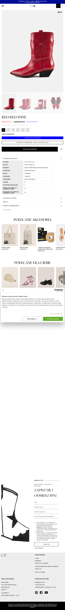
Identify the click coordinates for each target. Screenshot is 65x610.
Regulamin (4, 582)
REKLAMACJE (5, 587)
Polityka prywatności (9, 584)
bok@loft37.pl (40, 582)
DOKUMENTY (5, 593)
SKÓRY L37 (38, 569)
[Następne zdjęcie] (61, 51)
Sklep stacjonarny (41, 563)
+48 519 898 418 (40, 584)
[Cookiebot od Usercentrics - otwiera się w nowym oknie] (55, 290)
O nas (37, 558)
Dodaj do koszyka (30, 149)
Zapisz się (46, 544)
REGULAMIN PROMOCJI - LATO (10, 595)
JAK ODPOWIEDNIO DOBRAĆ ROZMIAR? (47, 566)
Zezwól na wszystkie (53, 319)
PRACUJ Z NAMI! (40, 572)
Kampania (38, 560)
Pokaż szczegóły (55, 313)
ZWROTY (4, 589)
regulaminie (39, 527)
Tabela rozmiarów (8, 134)
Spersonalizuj (31, 319)
